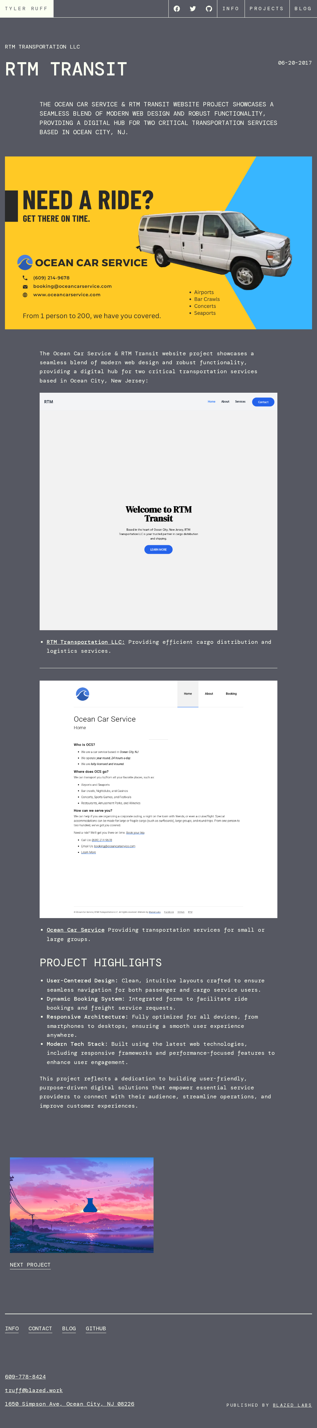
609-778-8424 (25, 1376)
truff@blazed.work (34, 1390)
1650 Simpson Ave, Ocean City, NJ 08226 (69, 1404)
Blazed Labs (292, 1405)
